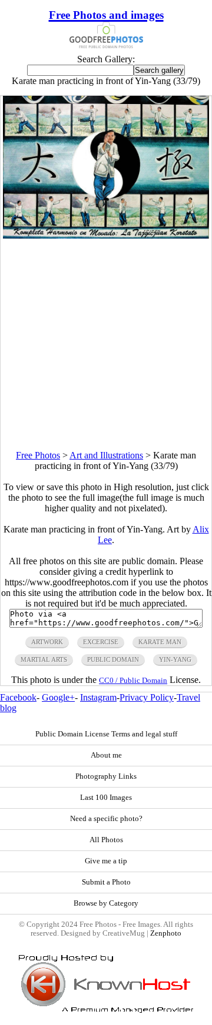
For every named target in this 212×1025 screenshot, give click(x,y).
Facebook (18, 697)
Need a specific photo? (106, 819)
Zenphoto (165, 933)
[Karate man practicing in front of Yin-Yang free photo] (106, 235)
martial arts (44, 659)
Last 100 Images (106, 797)
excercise (100, 641)
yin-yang (175, 659)
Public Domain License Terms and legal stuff (106, 734)
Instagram (98, 697)
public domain (113, 659)
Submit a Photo (106, 882)
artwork (47, 641)
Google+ (58, 697)
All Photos (106, 840)
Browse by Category (106, 903)
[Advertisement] (106, 344)
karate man (159, 641)
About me (106, 755)
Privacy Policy (147, 697)
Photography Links (106, 776)
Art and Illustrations (106, 455)
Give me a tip (106, 861)
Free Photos (38, 455)
